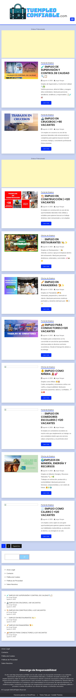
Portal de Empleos (47, 63)
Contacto (10, 573)
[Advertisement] (38, 44)
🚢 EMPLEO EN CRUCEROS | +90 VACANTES (51, 122)
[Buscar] (24, 556)
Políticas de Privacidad (15, 581)
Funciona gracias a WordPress (25, 695)
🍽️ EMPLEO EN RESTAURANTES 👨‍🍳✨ (54, 241)
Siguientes (16, 546)
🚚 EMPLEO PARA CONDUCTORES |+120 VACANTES (54, 328)
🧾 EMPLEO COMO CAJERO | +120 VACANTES (52, 512)
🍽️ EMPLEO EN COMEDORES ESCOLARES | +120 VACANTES (52, 418)
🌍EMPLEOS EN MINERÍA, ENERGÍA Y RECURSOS (53, 463)
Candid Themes (56, 695)
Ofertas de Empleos (48, 235)
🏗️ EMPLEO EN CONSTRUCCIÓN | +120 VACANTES (55, 199)
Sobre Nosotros (12, 584)
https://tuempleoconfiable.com (22, 675)
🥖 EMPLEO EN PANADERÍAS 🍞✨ (52, 283)
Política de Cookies (13, 577)
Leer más (46, 103)
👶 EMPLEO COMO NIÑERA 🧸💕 (52, 372)
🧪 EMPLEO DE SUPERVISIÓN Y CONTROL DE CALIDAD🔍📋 (55, 71)
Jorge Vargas (59, 80)
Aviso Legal (11, 570)
